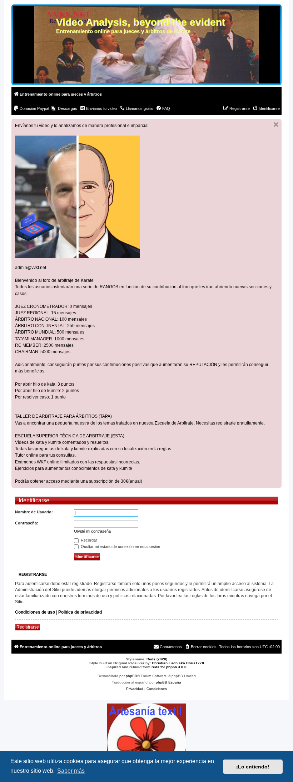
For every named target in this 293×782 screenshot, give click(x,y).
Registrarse (27, 627)
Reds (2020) (156, 659)
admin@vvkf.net (30, 267)
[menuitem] (31, 108)
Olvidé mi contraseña (92, 531)
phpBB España (168, 682)
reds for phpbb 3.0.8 (169, 667)
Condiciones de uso (35, 612)
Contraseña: (26, 523)
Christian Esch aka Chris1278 (178, 663)
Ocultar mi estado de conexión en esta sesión (120, 546)
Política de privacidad (80, 612)
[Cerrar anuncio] (276, 124)
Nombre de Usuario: (34, 512)
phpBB (131, 676)
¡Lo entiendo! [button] (252, 767)
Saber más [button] (71, 771)
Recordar (88, 540)
